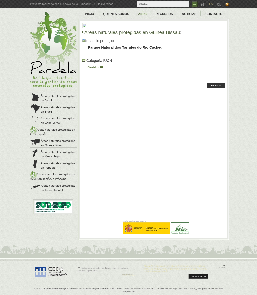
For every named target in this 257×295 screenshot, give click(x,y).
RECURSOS (164, 14)
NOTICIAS (189, 14)
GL (203, 3)
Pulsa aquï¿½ (198, 276)
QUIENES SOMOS (116, 14)
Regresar (216, 85)
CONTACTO (213, 14)
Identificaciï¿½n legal (167, 288)
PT (219, 3)
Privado (183, 288)
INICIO (89, 14)
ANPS (142, 14)
